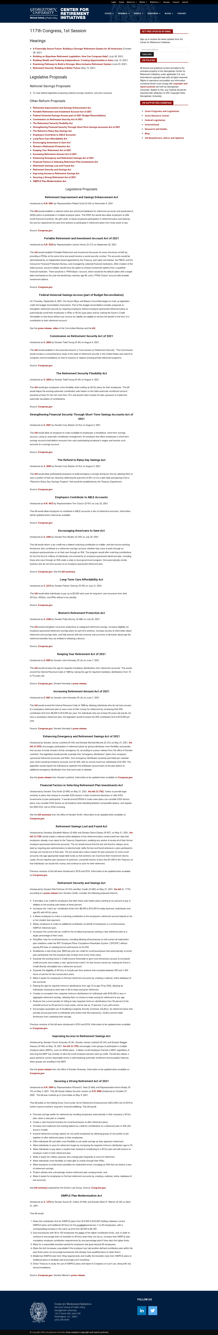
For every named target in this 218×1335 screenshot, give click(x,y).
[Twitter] (152, 1310)
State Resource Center (157, 115)
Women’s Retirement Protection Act (51, 146)
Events (137, 13)
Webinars (154, 2)
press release (78, 1275)
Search (185, 2)
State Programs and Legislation (162, 111)
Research (122, 13)
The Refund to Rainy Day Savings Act (52, 130)
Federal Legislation (155, 120)
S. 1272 (47, 1201)
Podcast (182, 13)
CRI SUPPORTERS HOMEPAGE (157, 103)
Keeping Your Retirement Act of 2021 (52, 150)
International (152, 124)
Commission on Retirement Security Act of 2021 (58, 119)
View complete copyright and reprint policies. (87, 1332)
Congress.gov (45, 1275)
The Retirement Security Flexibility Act (53, 123)
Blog (147, 133)
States (108, 13)
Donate (166, 2)
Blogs (168, 13)
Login (113, 2)
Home (121, 2)
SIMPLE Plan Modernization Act (49, 181)
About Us (131, 2)
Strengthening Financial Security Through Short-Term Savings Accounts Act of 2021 (76, 127)
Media (142, 2)
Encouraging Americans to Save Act (51, 142)
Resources (153, 13)
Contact (175, 2)
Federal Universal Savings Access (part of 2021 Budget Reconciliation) (69, 115)
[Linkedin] (141, 1310)
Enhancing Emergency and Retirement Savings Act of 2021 (63, 158)
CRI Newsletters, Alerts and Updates (164, 138)
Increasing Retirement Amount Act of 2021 (55, 154)
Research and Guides (156, 129)
